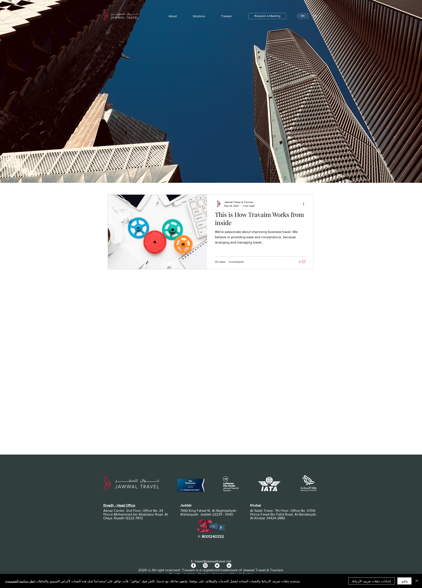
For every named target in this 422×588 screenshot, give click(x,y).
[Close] (416, 580)
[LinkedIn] (229, 565)
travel (199, 561)
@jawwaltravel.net (217, 561)
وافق (404, 581)
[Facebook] (193, 565)
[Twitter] (217, 565)
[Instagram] (205, 565)
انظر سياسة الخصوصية (20, 581)
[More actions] (305, 203)
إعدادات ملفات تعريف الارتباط (371, 581)
